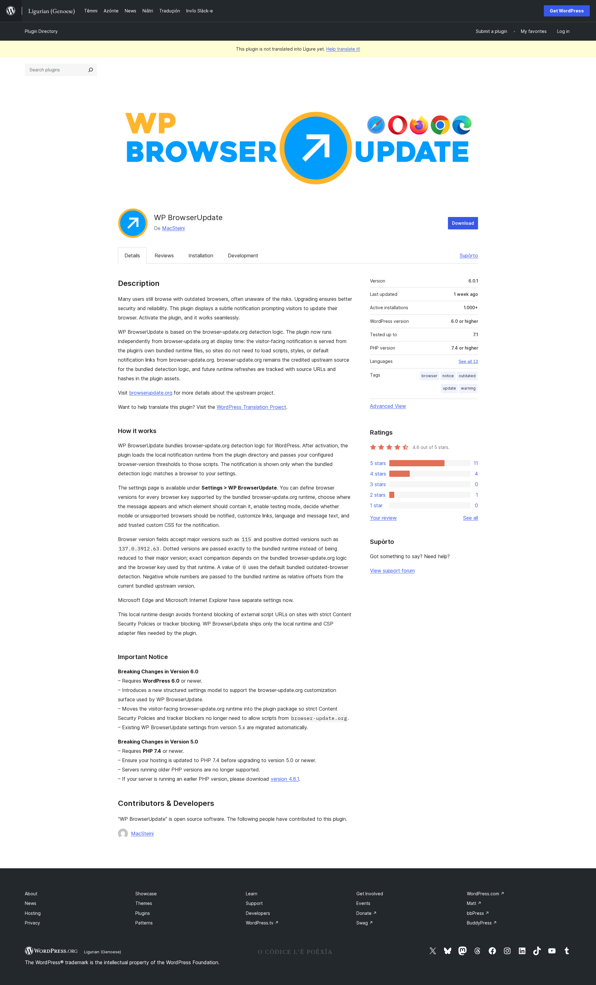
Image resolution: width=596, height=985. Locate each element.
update (449, 388)
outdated (467, 375)
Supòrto (469, 255)
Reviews (164, 255)
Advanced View (388, 406)
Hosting (33, 913)
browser (429, 375)
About (31, 893)
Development (243, 255)
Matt (474, 903)
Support (254, 903)
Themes (143, 903)
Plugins (142, 913)
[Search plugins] (90, 70)
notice (448, 375)
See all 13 (468, 361)
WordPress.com (485, 893)
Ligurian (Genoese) (102, 951)
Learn (251, 893)
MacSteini (173, 228)
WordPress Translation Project (251, 407)
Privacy (32, 922)
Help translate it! (343, 49)
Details (132, 255)
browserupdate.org (150, 393)
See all (470, 518)
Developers (258, 913)
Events (363, 903)
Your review (383, 518)
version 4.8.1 (285, 779)
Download (463, 223)
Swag (364, 922)
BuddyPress (482, 922)
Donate (366, 913)
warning (468, 388)
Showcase (146, 893)
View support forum (392, 570)
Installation (200, 255)
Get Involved (369, 893)
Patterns (144, 922)
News (30, 903)
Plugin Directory (41, 31)
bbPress (478, 913)
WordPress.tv (262, 922)
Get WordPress (567, 10)
